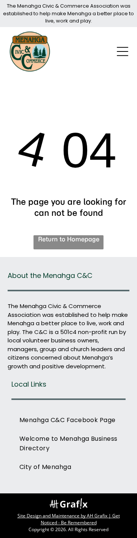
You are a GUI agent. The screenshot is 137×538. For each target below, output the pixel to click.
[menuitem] (68, 420)
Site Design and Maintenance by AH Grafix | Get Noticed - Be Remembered (69, 519)
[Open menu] (122, 51)
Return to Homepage (68, 239)
